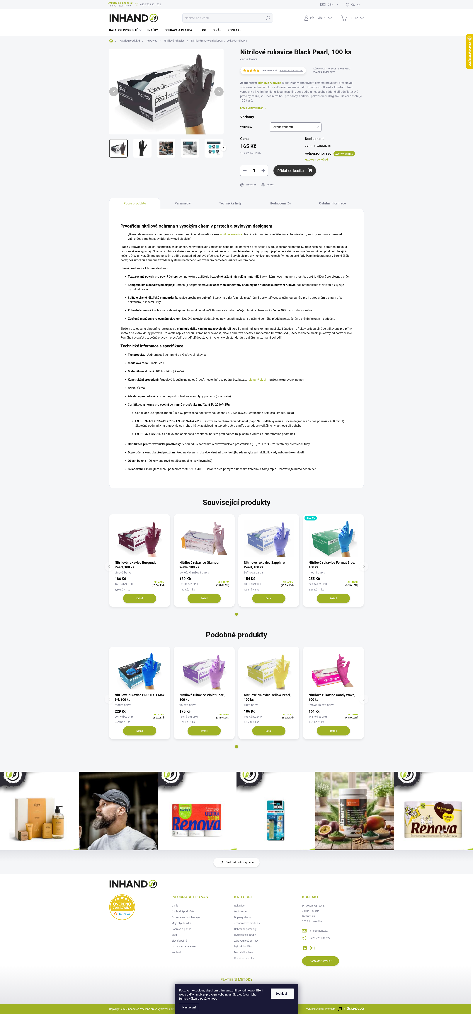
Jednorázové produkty (247, 923)
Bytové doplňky (243, 946)
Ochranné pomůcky (245, 929)
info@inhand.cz (318, 930)
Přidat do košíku (290, 170)
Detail (139, 598)
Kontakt (176, 952)
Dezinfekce (240, 911)
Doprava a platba (181, 929)
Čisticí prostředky (244, 958)
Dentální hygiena (243, 952)
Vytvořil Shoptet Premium (320, 1008)
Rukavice (239, 905)
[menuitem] (126, 30)
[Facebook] (305, 947)
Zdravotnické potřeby (246, 940)
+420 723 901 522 (319, 938)
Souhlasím (282, 993)
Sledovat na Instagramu (240, 862)
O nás (175, 905)
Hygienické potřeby (245, 934)
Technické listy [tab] (230, 203)
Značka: (324, 72)
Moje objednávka (181, 923)
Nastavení (189, 1007)
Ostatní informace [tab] (332, 203)
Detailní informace (251, 108)
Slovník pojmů (180, 940)
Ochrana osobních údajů (186, 917)
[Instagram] (312, 947)
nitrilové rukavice (269, 83)
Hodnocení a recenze (183, 946)
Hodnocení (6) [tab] (280, 203)
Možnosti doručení (316, 159)
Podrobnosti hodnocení (291, 70)
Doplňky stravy (242, 917)
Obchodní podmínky (183, 911)
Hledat (268, 17)
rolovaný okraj (257, 379)
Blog (174, 934)
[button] (236, 614)
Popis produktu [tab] (134, 203)
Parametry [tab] (183, 203)
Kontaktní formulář (320, 961)
